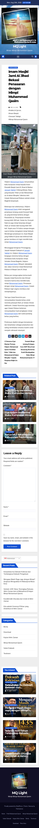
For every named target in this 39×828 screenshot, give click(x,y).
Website (6, 525)
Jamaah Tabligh (10, 190)
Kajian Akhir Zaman (11, 637)
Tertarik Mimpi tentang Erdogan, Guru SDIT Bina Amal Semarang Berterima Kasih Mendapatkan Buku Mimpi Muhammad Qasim (27, 350)
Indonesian (11, 558)
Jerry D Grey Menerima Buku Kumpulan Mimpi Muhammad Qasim (18, 393)
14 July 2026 (11, 736)
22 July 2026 (11, 691)
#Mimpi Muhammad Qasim (18, 119)
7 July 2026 (11, 759)
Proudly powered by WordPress (13, 806)
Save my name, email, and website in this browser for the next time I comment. (18, 539)
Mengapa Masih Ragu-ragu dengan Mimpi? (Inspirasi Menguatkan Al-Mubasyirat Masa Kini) (19, 581)
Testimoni (7, 653)
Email (6, 516)
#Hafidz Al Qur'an (14, 110)
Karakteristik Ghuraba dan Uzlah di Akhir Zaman (18, 756)
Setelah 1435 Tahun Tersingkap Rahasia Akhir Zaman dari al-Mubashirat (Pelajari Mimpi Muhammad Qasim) (18, 591)
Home (3, 813)
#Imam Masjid (13, 113)
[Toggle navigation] (18, 56)
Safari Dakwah (13, 67)
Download (7, 632)
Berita (6, 627)
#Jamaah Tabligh (14, 116)
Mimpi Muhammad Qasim (13, 643)
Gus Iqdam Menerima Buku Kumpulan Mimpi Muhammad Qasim (18, 415)
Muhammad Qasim (17, 182)
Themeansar (19, 809)
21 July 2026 (11, 714)
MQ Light (19, 46)
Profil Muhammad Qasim (14, 813)
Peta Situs (23, 823)
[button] (32, 56)
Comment (7, 466)
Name (6, 507)
